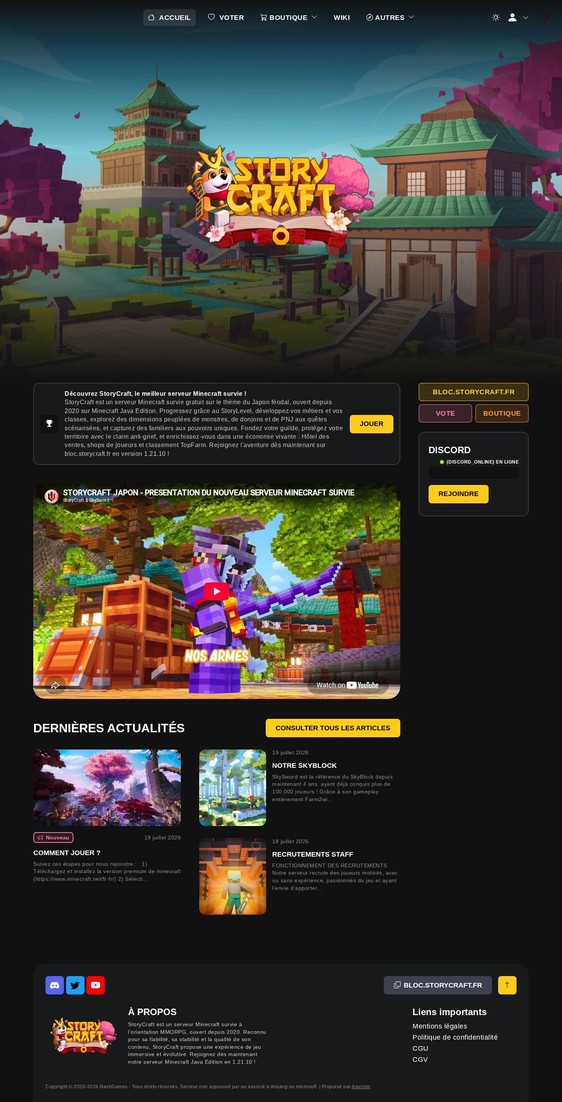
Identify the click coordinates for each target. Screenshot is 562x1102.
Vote (445, 413)
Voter (231, 17)
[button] (518, 17)
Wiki (342, 17)
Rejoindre (459, 494)
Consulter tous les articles (333, 728)
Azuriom (361, 1086)
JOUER (371, 424)
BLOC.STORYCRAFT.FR (474, 392)
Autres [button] (390, 17)
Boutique (502, 413)
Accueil (175, 17)
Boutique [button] (289, 17)
